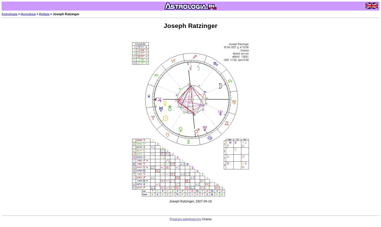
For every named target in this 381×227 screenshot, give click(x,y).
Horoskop (28, 14)
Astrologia (9, 14)
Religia (44, 14)
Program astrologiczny (185, 219)
